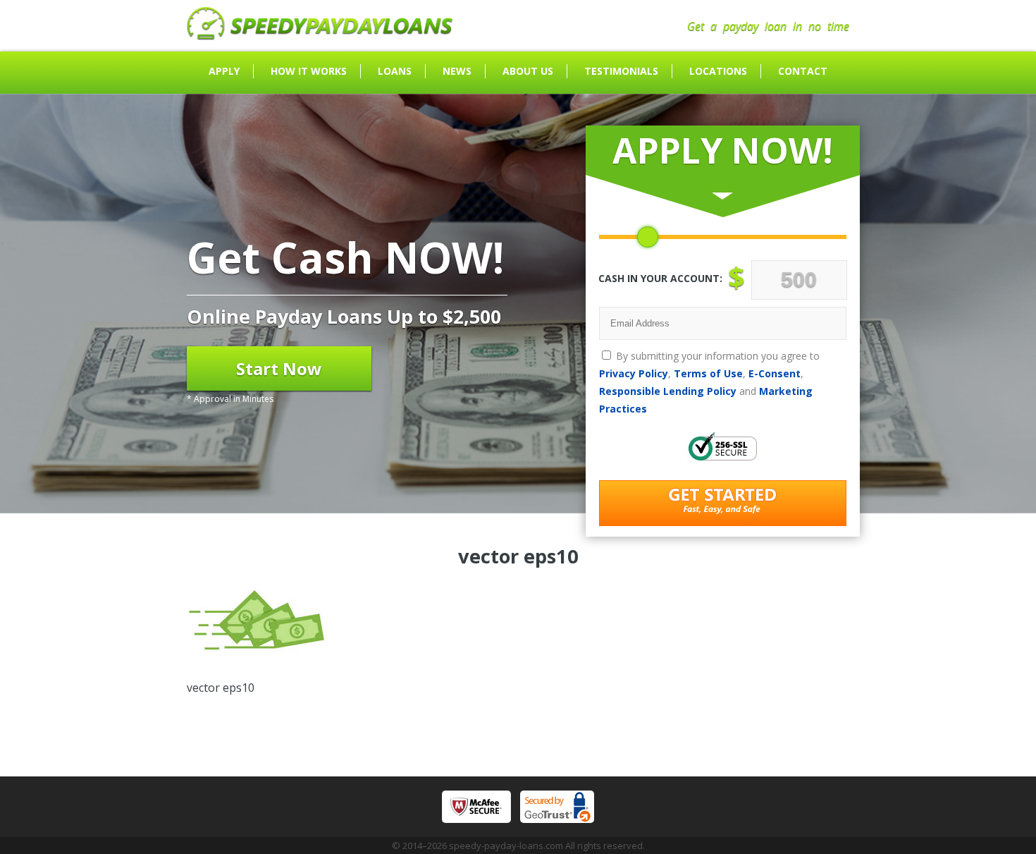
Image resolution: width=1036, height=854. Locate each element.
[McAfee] (476, 806)
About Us (527, 71)
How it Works (309, 71)
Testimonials (621, 71)
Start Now (279, 368)
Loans (395, 71)
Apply (224, 71)
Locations (718, 71)
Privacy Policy (633, 373)
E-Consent (774, 373)
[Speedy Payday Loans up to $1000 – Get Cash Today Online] (320, 36)
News (457, 71)
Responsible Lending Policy (667, 391)
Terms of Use (708, 373)
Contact (802, 71)
